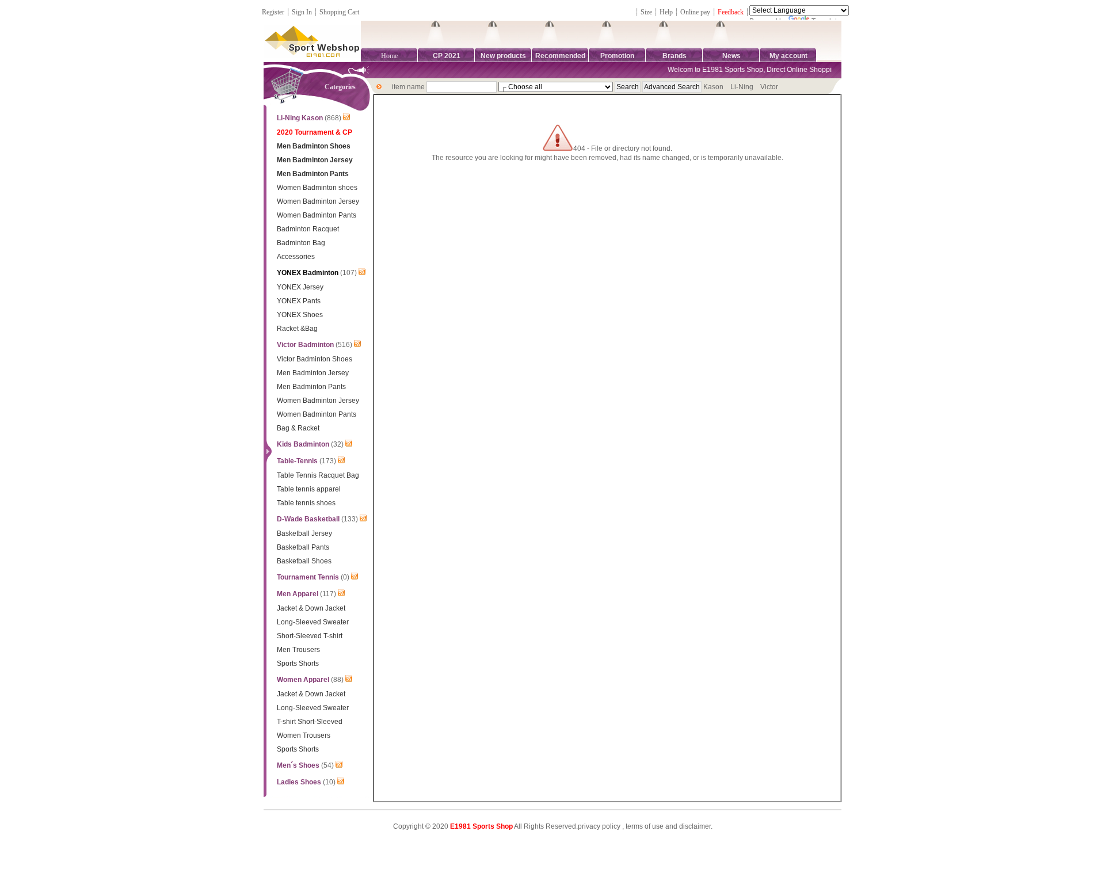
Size (646, 12)
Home (389, 56)
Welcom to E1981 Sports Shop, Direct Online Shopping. (746, 70)
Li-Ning (741, 87)
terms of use (645, 826)
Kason (713, 87)
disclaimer (695, 826)
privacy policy (599, 826)
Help (666, 12)
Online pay (695, 12)
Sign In (302, 12)
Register (273, 12)
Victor (769, 87)
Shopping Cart (339, 12)
